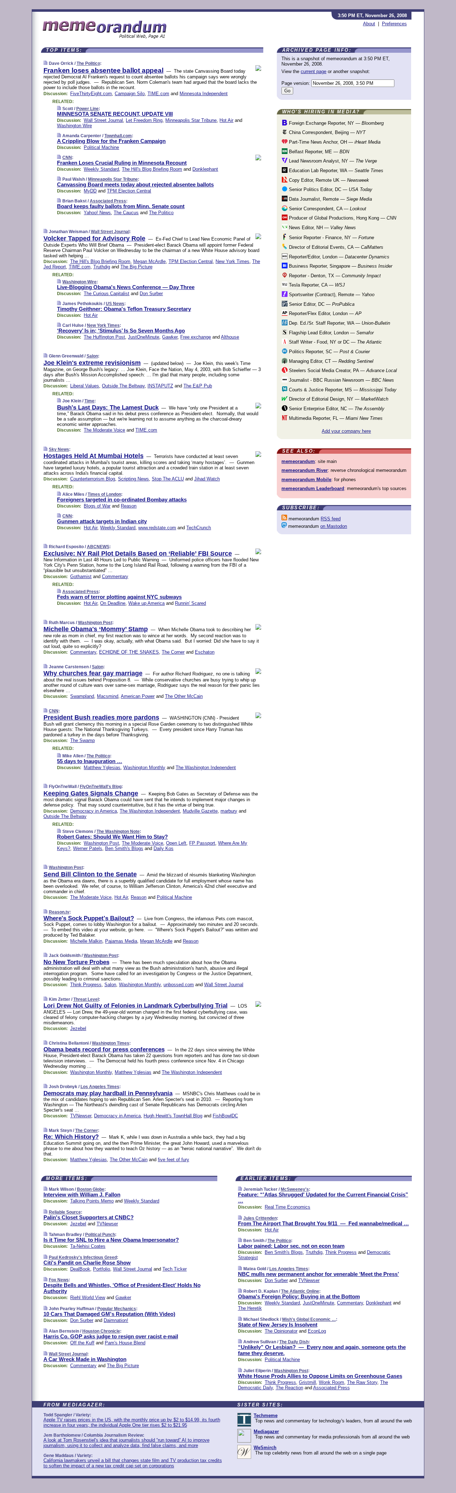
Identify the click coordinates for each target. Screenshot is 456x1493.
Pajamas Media (121, 941)
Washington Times (110, 1043)
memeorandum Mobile (306, 479)
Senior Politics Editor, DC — (329, 189)
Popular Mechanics (116, 1309)
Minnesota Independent (204, 93)
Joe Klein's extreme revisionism (92, 362)
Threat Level (86, 999)
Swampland (82, 696)
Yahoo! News (97, 212)
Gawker (169, 337)
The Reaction (289, 1387)
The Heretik (250, 1308)
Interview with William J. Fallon (81, 1194)
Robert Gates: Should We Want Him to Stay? (112, 837)
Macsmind (107, 696)
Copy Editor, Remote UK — (328, 180)
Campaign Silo (130, 93)
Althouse (230, 337)
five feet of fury (173, 1159)
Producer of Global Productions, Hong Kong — (341, 218)
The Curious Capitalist (106, 293)
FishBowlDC (225, 1115)
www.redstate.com (157, 527)
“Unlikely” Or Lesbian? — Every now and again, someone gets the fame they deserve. (322, 1350)
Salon (92, 356)
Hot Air (226, 120)
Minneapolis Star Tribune (191, 120)
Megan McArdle (149, 261)
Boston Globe (90, 1189)
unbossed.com (179, 984)
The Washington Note (118, 831)
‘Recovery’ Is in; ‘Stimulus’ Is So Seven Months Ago (121, 331)
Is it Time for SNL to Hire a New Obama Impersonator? (111, 1240)
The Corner (173, 652)
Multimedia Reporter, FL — (335, 418)
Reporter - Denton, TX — (334, 275)
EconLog (317, 1331)
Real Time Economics (287, 1207)
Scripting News (133, 479)
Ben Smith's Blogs (124, 848)
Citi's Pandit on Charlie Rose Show (87, 1263)
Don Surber (151, 293)
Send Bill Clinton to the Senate (90, 874)
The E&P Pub (197, 385)
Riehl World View (87, 1297)
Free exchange (195, 337)
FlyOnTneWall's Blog (100, 786)
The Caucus (126, 212)
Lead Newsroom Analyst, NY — (332, 161)
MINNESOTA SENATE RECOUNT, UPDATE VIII (115, 114)
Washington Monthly (144, 767)
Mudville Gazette (200, 811)
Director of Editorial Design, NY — (337, 399)
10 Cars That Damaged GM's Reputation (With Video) (109, 1314)
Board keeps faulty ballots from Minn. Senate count (121, 206)
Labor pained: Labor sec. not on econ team (291, 1246)
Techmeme (266, 1415)
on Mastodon (333, 526)
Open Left (176, 843)
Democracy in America (93, 811)
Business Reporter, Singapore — (339, 266)
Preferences (394, 23)
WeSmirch (265, 1447)
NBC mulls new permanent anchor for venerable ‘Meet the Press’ (318, 1274)
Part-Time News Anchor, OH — (333, 142)
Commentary (115, 576)
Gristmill (307, 1382)
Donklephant (205, 169)
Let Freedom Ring (144, 120)
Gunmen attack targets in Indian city (102, 521)
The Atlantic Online (300, 1291)
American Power (138, 696)
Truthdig (101, 266)
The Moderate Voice (104, 430)
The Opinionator (281, 1331)
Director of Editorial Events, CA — (335, 247)
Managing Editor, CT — (330, 361)
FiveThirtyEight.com (91, 93)
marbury (229, 811)
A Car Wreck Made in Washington (84, 1359)
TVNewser (80, 1115)
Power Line (87, 109)
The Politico (88, 63)
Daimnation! (116, 1320)
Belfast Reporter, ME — (318, 151)
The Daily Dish (294, 1342)
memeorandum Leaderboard (312, 488)
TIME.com (158, 93)
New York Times (232, 261)
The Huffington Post (104, 337)
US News (115, 304)
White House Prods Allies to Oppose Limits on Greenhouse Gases (320, 1376)
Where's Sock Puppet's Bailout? (88, 918)
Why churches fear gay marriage (92, 673)
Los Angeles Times (100, 1087)
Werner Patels (87, 848)
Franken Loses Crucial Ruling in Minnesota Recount (122, 163)
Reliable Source (65, 1212)
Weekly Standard (101, 169)
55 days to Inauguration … (89, 761)
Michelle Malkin (86, 941)
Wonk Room (331, 1382)
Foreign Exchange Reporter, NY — (335, 123)
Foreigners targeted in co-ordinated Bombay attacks (122, 499)
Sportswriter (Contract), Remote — (330, 294)
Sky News (59, 449)
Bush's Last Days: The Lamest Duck (108, 407)
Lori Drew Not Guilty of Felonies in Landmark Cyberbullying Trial (135, 1005)
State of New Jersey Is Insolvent (277, 1325)
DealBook (80, 1269)
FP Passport (202, 843)
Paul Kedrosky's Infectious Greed (83, 1257)
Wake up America (146, 603)
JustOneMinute (143, 337)
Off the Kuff (82, 1342)
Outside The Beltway (123, 385)
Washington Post (95, 623)
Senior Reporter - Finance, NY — (330, 237)
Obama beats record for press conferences (104, 1049)
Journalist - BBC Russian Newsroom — (340, 380)
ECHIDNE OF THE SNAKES (129, 652)
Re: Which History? (71, 1136)
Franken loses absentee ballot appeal (103, 70)
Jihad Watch (207, 479)
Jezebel (78, 1028)
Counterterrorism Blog (92, 479)
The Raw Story (362, 1382)
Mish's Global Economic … (309, 1319)
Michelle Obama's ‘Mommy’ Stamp (95, 629)
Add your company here (346, 431)
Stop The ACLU (168, 479)
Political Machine (101, 147)
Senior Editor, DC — (320, 304)
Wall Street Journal (103, 120)
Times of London (104, 494)
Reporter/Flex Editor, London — (324, 313)
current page (313, 71)
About (369, 23)
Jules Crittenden (260, 1218)
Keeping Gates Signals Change (90, 793)
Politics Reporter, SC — (328, 351)
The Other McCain (184, 696)
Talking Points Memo (92, 1201)
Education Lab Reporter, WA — (335, 170)
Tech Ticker (174, 1269)
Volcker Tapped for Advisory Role (94, 238)
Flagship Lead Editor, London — (330, 332)
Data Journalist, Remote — (329, 199)
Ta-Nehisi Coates (87, 1246)
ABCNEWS (98, 547)
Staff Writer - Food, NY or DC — (334, 342)
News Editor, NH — (321, 227)
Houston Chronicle (101, 1331)
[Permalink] (45, 63)
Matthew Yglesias (102, 767)
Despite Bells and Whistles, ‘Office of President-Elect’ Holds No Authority (122, 1288)
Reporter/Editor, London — (338, 256)
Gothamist (81, 576)
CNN (67, 157)
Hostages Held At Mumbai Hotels (93, 455)
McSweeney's (295, 1189)
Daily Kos (163, 848)
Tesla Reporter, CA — (316, 285)
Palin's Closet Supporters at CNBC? (88, 1217)
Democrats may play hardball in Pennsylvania (107, 1093)
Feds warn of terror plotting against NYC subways (119, 597)
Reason (128, 506)
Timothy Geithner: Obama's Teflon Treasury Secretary (124, 309)
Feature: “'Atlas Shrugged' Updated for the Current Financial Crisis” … (323, 1197)
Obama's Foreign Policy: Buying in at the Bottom (299, 1296)
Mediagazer (266, 1431)
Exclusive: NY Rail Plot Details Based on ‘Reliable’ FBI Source (137, 553)
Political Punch (100, 1234)
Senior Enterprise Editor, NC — (335, 408)
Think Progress (86, 984)
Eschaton (204, 652)
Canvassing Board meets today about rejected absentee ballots (135, 184)
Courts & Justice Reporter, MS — (342, 389)
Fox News (59, 1280)
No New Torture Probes (76, 962)
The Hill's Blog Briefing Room (152, 169)
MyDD (90, 191)
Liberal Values (84, 385)
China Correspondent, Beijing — (326, 132)
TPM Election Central (129, 191)
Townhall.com (118, 136)
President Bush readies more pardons (101, 717)
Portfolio (101, 1269)
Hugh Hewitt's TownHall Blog (173, 1115)
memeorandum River (304, 470)
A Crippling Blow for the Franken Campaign (111, 141)
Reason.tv (59, 912)
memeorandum (298, 461)
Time (89, 401)
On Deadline (112, 603)
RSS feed (331, 518)
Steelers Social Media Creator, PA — (342, 370)
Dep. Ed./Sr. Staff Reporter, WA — (338, 323)
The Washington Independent (206, 767)
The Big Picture (136, 266)
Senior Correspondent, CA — (326, 208)
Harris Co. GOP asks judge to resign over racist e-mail (110, 1336)
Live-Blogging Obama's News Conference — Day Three (126, 287)
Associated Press (108, 201)
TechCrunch (198, 527)
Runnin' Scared (190, 603)
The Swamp (82, 740)
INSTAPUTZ (160, 385)
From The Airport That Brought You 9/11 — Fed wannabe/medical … (323, 1223)
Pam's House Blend (125, 1342)
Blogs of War (97, 506)
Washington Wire (74, 125)
